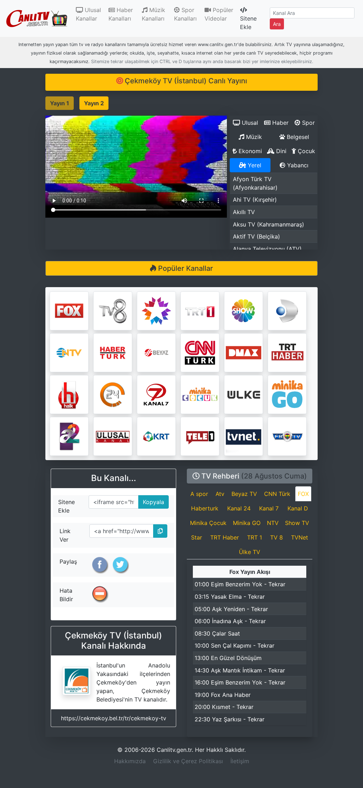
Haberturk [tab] (204, 508)
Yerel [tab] (253, 165)
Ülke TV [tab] (249, 551)
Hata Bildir (66, 595)
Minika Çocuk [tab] (208, 522)
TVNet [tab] (299, 537)
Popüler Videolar (219, 14)
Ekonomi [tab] (249, 151)
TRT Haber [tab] (224, 537)
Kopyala (151, 500)
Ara (277, 24)
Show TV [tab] (297, 522)
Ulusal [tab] (249, 122)
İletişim (239, 761)
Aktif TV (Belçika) (256, 236)
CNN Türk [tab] (277, 493)
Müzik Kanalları (153, 14)
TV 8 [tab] (276, 537)
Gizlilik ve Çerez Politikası (188, 761)
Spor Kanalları (185, 14)
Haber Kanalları (120, 14)
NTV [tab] (273, 522)
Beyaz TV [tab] (244, 493)
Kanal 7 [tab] (269, 508)
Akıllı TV (244, 212)
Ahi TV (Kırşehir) (255, 199)
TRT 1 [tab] (254, 537)
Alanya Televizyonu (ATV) (267, 248)
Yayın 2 (94, 103)
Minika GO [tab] (247, 522)
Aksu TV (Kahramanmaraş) (268, 224)
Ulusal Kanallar (91, 14)
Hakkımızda (130, 761)
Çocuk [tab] (305, 151)
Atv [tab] (220, 493)
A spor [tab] (199, 493)
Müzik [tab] (253, 136)
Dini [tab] (280, 151)
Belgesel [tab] (297, 136)
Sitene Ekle (248, 22)
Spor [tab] (307, 122)
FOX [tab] (303, 493)
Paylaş (68, 561)
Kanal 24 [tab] (239, 508)
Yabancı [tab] (296, 165)
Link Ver (65, 535)
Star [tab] (196, 537)
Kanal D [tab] (297, 508)
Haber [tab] (279, 122)
